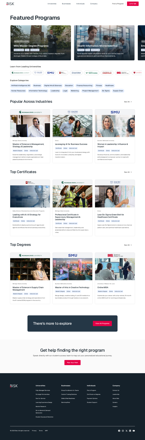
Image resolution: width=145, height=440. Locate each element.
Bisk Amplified (65, 402)
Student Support (92, 402)
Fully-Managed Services (43, 390)
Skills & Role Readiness (68, 398)
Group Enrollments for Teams (70, 390)
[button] (52, 3)
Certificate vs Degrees (93, 394)
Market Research (41, 406)
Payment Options (92, 398)
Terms (41, 431)
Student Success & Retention (44, 417)
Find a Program (91, 390)
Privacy (34, 431)
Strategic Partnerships (43, 394)
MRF (46, 431)
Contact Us (116, 390)
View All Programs (102, 323)
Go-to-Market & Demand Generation (43, 412)
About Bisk (116, 398)
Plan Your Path (72, 363)
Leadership (116, 394)
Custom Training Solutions (69, 394)
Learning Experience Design (44, 402)
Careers (115, 402)
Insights (115, 406)
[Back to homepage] (10, 3)
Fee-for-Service (40, 398)
